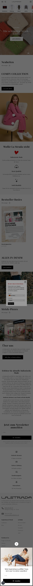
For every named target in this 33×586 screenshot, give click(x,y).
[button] (3, 583)
